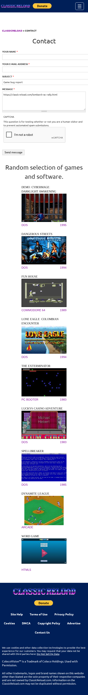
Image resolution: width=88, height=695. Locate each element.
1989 (63, 310)
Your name (10, 51)
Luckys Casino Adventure (42, 408)
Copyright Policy (49, 623)
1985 (63, 484)
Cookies (9, 623)
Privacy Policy (64, 614)
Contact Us (42, 632)
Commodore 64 (33, 310)
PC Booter (29, 399)
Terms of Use (38, 614)
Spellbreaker (32, 451)
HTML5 (26, 569)
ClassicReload (12, 30)
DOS (24, 225)
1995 (63, 225)
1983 (63, 399)
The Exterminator (35, 366)
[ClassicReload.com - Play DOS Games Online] (15, 6)
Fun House (29, 276)
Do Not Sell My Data (48, 653)
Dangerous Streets (36, 234)
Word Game (30, 536)
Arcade (27, 527)
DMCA (26, 623)
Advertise (73, 623)
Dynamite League (35, 493)
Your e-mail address (16, 64)
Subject (8, 76)
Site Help (17, 614)
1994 (63, 267)
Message (8, 89)
